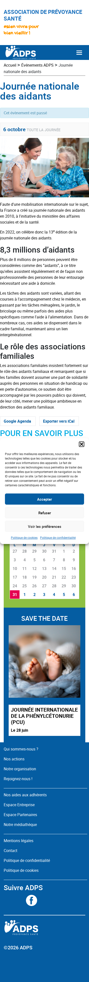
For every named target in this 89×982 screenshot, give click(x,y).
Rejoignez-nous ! (18, 778)
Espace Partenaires (20, 814)
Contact (10, 850)
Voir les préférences (44, 526)
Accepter (44, 499)
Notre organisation (20, 769)
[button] (81, 444)
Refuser (44, 512)
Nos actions (14, 759)
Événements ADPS (37, 65)
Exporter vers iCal (58, 421)
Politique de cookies (24, 538)
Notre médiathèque (21, 824)
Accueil (10, 65)
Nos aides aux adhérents (25, 795)
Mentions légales (18, 840)
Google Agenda (17, 421)
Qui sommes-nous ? (21, 749)
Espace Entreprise (19, 804)
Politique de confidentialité (58, 538)
